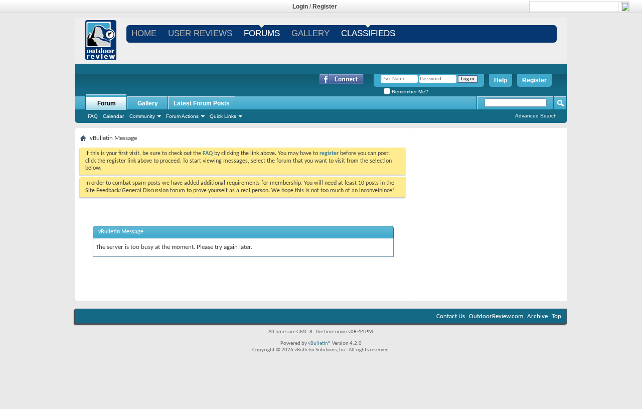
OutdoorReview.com (496, 316)
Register (324, 6)
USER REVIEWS (200, 33)
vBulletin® (319, 343)
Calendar (113, 116)
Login (300, 6)
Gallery (147, 103)
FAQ (93, 116)
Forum (106, 103)
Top (556, 316)
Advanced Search (536, 115)
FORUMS (262, 33)
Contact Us (450, 316)
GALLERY (310, 33)
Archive (537, 316)
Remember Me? (409, 91)
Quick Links (223, 116)
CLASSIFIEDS (368, 33)
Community (142, 116)
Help (500, 80)
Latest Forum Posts (202, 103)
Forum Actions (182, 116)
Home (143, 33)
